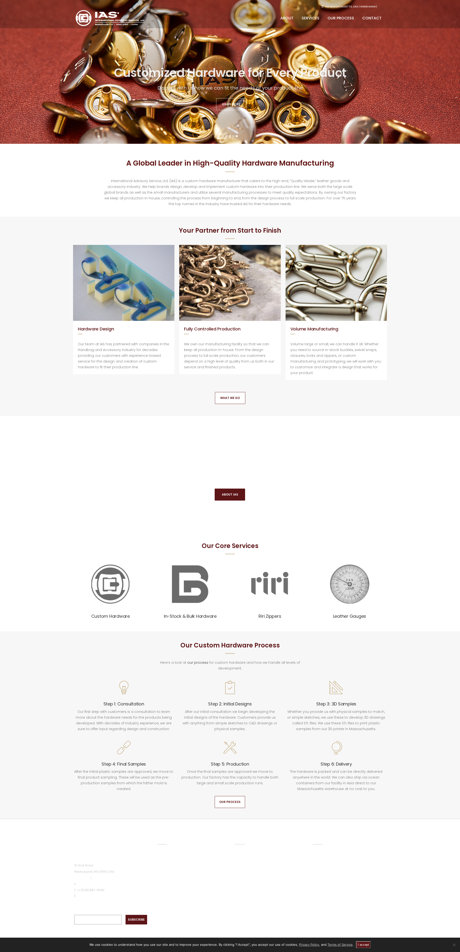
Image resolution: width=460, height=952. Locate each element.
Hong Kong (368, 6)
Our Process (230, 802)
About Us (164, 863)
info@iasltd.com (89, 896)
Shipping (320, 872)
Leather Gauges (349, 616)
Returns (319, 881)
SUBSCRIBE (136, 919)
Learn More (231, 103)
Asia (95, 878)
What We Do (230, 398)
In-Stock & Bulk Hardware (190, 616)
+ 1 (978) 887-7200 (91, 884)
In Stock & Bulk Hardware (255, 863)
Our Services (167, 872)
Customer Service (328, 863)
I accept (363, 944)
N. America (82, 878)
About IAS (230, 494)
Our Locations (324, 854)
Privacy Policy (309, 944)
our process (197, 662)
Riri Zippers (270, 616)
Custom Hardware (110, 616)
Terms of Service (340, 944)
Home (162, 854)
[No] (454, 944)
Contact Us (322, 890)
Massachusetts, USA (344, 6)
